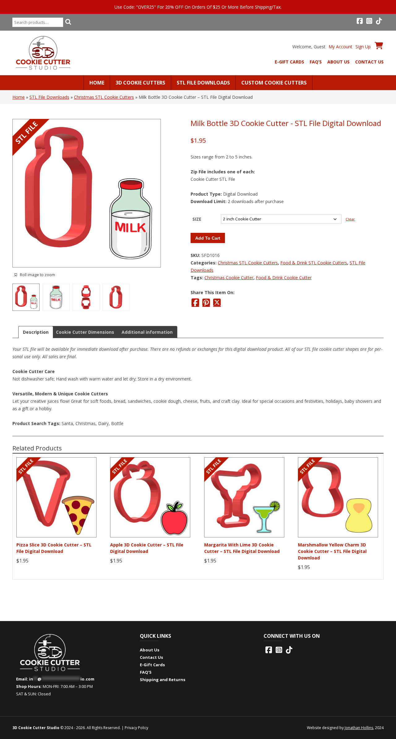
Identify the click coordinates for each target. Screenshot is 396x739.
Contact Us (369, 62)
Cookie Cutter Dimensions (85, 332)
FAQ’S (316, 62)
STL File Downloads (203, 82)
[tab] (35, 332)
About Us (338, 62)
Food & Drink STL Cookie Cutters (313, 263)
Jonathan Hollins (359, 727)
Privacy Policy (136, 727)
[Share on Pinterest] (206, 302)
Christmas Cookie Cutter (228, 277)
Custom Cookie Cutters (274, 82)
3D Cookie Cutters (140, 82)
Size (196, 219)
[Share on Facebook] (195, 302)
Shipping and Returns (162, 679)
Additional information (147, 332)
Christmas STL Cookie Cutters (104, 97)
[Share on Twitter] (217, 302)
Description (36, 332)
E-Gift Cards (289, 62)
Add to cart (207, 238)
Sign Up (363, 47)
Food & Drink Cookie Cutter (284, 277)
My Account (340, 47)
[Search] (68, 21)
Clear (350, 219)
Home (96, 82)
